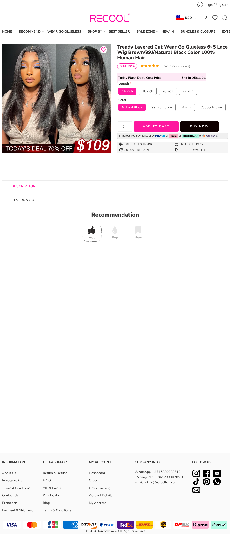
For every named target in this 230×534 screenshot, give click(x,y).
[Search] (224, 18)
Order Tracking (100, 488)
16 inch (127, 91)
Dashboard (97, 473)
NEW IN (167, 31)
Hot (92, 237)
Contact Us (10, 495)
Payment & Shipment (17, 510)
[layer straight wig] (56, 98)
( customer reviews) (174, 66)
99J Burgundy (161, 107)
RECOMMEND (30, 31)
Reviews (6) (22, 200)
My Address (97, 503)
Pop (115, 237)
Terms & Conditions (16, 488)
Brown (186, 107)
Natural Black (132, 107)
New (138, 237)
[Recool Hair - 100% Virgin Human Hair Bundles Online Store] (108, 18)
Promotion (9, 503)
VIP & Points (52, 488)
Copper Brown (211, 107)
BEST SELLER (119, 31)
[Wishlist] (103, 49)
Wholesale (51, 495)
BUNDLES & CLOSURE (198, 31)
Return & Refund (55, 473)
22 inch (188, 91)
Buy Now (199, 126)
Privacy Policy (12, 480)
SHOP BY (95, 31)
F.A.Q (47, 480)
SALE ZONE (146, 31)
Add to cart (156, 126)
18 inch (147, 91)
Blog (46, 503)
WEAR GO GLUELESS (64, 31)
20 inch (167, 91)
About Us (9, 473)
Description (23, 186)
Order (93, 480)
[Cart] (205, 18)
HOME (7, 31)
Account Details (100, 495)
